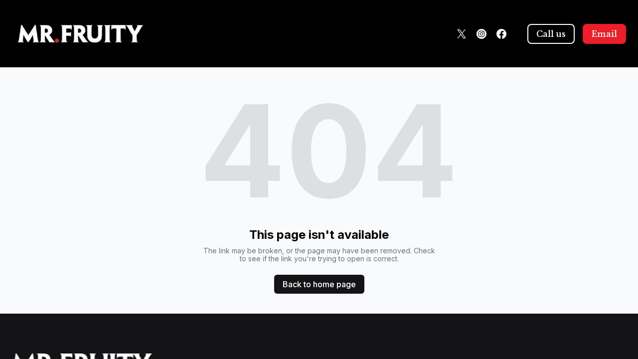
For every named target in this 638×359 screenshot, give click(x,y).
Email (604, 34)
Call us (551, 34)
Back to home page (319, 284)
